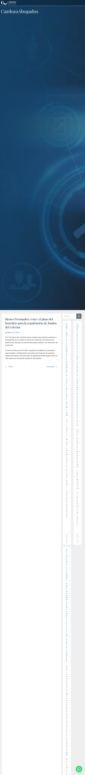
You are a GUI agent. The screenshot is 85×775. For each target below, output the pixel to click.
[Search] (78, 316)
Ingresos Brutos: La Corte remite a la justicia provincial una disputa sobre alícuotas (67, 369)
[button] (51, 3)
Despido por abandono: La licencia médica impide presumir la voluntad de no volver (77, 374)
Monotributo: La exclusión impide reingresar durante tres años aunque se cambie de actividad (67, 605)
